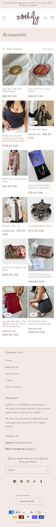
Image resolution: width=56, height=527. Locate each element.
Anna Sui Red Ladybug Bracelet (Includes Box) (39, 186)
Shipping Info (12, 367)
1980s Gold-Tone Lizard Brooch (39, 90)
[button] (3, 18)
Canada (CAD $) (26, 501)
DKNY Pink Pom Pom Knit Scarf (14, 180)
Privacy (8, 360)
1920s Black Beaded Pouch (40, 226)
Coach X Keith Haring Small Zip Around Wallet (40, 275)
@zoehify (31, 448)
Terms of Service (13, 386)
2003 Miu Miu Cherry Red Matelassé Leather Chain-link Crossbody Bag (14, 324)
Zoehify (24, 522)
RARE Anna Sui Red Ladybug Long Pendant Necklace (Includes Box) (13, 138)
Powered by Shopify (33, 522)
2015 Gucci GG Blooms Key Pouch (14, 268)
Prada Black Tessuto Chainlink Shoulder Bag (39, 322)
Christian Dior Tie (11, 226)
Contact (9, 380)
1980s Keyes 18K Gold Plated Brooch (11, 90)
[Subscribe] (47, 470)
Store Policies (11, 373)
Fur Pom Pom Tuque (37, 129)
